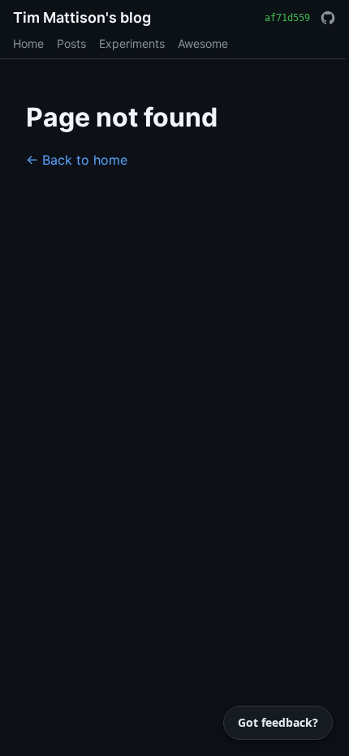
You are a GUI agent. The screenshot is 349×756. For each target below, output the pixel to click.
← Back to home (76, 160)
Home (28, 43)
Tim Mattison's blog (82, 17)
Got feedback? (278, 722)
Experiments (132, 43)
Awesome (203, 43)
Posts (71, 43)
